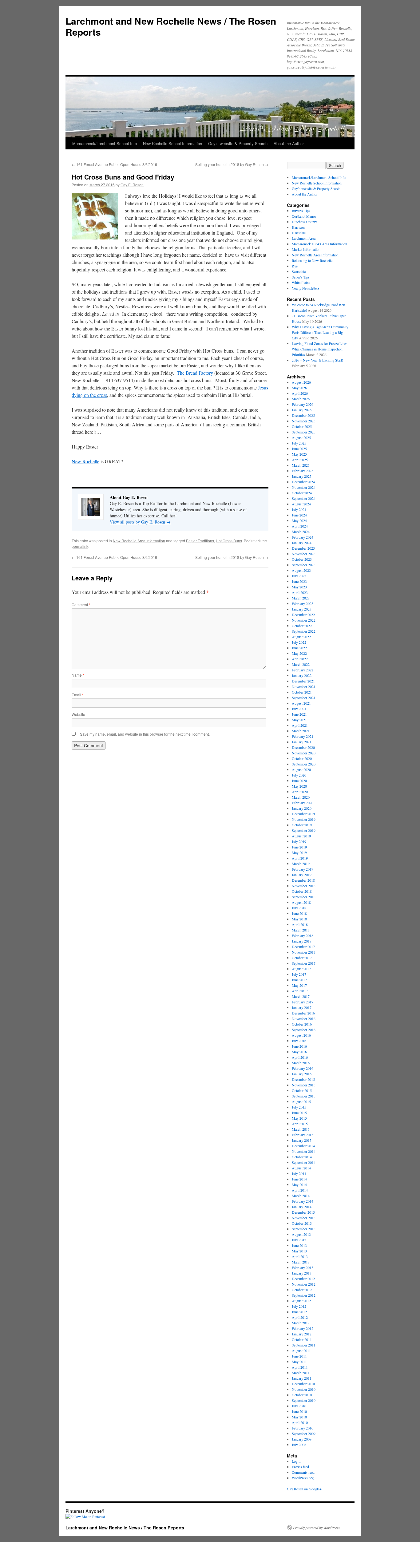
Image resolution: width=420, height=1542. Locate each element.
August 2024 (301, 503)
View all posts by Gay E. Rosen (140, 522)
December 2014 (303, 1145)
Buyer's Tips (301, 210)
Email (78, 694)
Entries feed (300, 1466)
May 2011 (299, 1361)
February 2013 (302, 1267)
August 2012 (301, 1300)
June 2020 (299, 780)
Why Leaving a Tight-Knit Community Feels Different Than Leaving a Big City (320, 332)
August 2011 (301, 1350)
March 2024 (301, 531)
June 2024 (299, 514)
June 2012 (299, 1311)
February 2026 (302, 404)
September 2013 (303, 1228)
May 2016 (299, 1051)
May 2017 (299, 985)
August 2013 (301, 1234)
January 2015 (301, 1140)
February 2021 (302, 736)
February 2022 (302, 669)
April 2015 (300, 1123)
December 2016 (303, 1012)
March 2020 (301, 797)
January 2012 (301, 1333)
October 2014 (302, 1156)
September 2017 (303, 963)
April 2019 (300, 858)
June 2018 (299, 913)
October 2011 (302, 1339)
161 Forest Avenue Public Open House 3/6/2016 (114, 164)
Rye (295, 265)
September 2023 (303, 564)
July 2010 (299, 1405)
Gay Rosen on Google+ (304, 1488)
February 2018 (302, 935)
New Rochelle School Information (172, 143)
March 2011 (301, 1372)
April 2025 (300, 459)
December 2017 (303, 946)
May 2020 (299, 786)
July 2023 (299, 575)
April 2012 (300, 1317)
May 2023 (299, 586)
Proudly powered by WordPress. (317, 1527)
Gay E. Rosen (132, 184)
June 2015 (299, 1112)
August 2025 (301, 437)
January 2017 (301, 1007)
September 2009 (303, 1433)
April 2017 (300, 990)
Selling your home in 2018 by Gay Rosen (231, 164)
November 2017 (303, 952)
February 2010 (302, 1427)
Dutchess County (304, 221)
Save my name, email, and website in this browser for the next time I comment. (145, 734)
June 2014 (299, 1178)
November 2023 (303, 553)
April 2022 (300, 658)
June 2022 (299, 647)
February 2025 (302, 470)
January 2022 (301, 675)
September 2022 (303, 631)
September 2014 (303, 1162)
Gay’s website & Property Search (237, 143)
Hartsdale (299, 232)
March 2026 (301, 398)
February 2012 (302, 1328)
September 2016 (303, 1029)
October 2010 (302, 1394)
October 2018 (302, 891)
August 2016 (301, 1035)
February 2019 (302, 869)
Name (78, 675)
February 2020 (302, 802)
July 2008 (299, 1444)
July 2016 (299, 1040)
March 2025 (301, 465)
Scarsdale (299, 271)
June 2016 (299, 1046)
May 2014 (299, 1184)
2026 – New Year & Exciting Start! (317, 360)
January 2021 (301, 741)
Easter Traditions (200, 540)
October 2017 (302, 957)
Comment (81, 604)
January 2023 (301, 609)
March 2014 (301, 1195)
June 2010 (299, 1411)
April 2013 (300, 1256)
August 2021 (301, 703)
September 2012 (303, 1295)
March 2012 (301, 1322)
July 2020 (299, 775)
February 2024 (302, 537)
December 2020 (303, 747)
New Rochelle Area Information (139, 540)
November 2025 (303, 420)
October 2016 (302, 1024)
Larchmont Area (303, 238)
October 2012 (302, 1289)
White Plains (301, 282)
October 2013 (302, 1223)
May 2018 (299, 918)
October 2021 (302, 692)
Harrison (298, 227)
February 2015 (302, 1134)
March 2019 (301, 863)
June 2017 (299, 979)
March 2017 (301, 996)
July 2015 (299, 1107)
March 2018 (301, 929)
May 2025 (299, 454)
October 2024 (302, 492)
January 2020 (301, 808)
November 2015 (303, 1084)
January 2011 (301, 1378)
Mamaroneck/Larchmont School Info (104, 143)
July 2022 (299, 642)
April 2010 (300, 1422)
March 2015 (301, 1129)
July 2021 (299, 708)
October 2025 (302, 426)
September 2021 (303, 697)
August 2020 (301, 769)
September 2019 (303, 830)
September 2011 (303, 1344)
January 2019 (301, 874)
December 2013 (303, 1212)
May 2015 (299, 1118)
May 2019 (299, 852)
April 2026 (300, 393)
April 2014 (300, 1190)
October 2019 (302, 824)
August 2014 (301, 1167)
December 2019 (303, 813)
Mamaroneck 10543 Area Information (319, 243)
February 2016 (302, 1068)
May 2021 (299, 719)
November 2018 (303, 885)
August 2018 (301, 902)
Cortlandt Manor (304, 216)
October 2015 (302, 1090)
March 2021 (301, 730)
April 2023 (300, 592)
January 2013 (301, 1273)
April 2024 (300, 526)
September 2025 (303, 431)
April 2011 (300, 1367)
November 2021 (303, 686)
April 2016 (300, 1057)
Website (78, 714)
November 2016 (303, 1018)
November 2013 (303, 1217)
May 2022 (299, 653)
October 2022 (302, 625)
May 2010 (299, 1416)
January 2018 (301, 941)
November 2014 (303, 1151)
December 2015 (303, 1079)
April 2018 (300, 924)
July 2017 (299, 974)
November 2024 (303, 487)
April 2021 (300, 725)
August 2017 (301, 968)
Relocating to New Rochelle (312, 260)
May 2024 (299, 520)
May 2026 (299, 387)
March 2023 (301, 597)
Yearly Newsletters (305, 288)
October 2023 (302, 559)
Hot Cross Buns (229, 540)
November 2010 (303, 1389)
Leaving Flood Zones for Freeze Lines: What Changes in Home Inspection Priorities (320, 349)
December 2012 (303, 1278)
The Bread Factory (195, 373)
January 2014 (301, 1206)
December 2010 (303, 1383)
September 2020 (303, 763)
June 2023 (299, 581)
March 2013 (301, 1261)
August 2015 (301, 1101)
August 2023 (301, 570)
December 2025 (303, 415)
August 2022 (301, 636)
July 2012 (299, 1306)
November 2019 (303, 819)
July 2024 (299, 509)
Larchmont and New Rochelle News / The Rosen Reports (170, 26)
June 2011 (299, 1356)
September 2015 (303, 1095)
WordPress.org (303, 1477)
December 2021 (303, 680)
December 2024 (303, 481)
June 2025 (299, 448)
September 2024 (303, 498)
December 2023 (303, 548)
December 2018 (303, 880)
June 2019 (299, 846)
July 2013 (299, 1239)
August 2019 (301, 835)
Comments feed (303, 1472)
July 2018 (299, 907)
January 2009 (301, 1439)
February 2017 (302, 1001)
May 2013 (299, 1250)
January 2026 (301, 409)
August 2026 (301, 382)
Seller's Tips (301, 277)
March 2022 (301, 664)
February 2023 (302, 603)
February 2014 (302, 1201)
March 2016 (301, 1062)
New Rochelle (85, 461)
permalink (80, 546)
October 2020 (302, 758)
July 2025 (299, 443)
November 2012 (303, 1284)
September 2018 (303, 896)
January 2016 (301, 1073)
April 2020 (300, 791)
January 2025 (301, 476)
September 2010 (303, 1400)
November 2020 (303, 752)
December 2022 (303, 614)
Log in (296, 1461)
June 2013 (299, 1245)
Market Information (306, 249)
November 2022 (303, 620)
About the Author (289, 143)
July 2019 (299, 841)
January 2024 (301, 542)
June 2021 (299, 714)
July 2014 (299, 1173)
